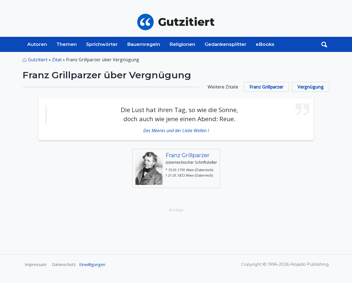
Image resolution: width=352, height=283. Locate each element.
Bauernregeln (143, 44)
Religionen (182, 44)
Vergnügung (311, 87)
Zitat (57, 60)
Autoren (37, 44)
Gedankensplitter (225, 44)
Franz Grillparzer (266, 87)
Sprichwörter (102, 44)
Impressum (35, 264)
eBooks (265, 44)
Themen (66, 44)
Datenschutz (64, 264)
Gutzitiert (38, 60)
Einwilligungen (92, 264)
